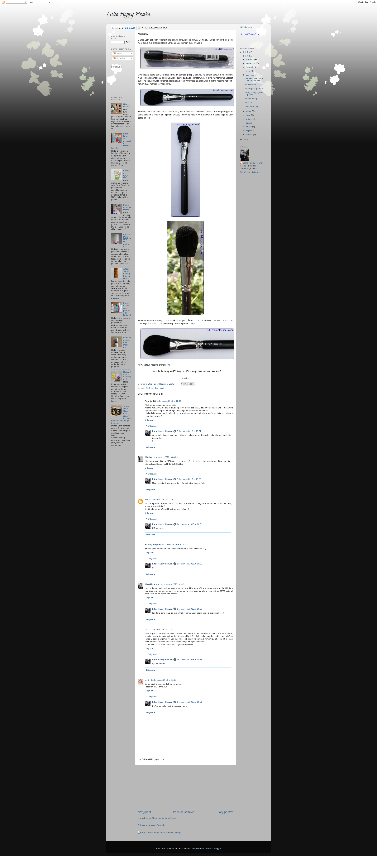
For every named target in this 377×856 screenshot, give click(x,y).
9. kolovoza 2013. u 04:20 (165, 457)
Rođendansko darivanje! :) (127, 375)
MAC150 (249, 102)
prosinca (250, 59)
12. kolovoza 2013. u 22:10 (163, 680)
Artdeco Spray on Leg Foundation (126, 274)
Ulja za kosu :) (126, 105)
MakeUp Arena (152, 584)
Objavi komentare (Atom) (164, 818)
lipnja (248, 115)
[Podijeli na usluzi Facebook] (190, 384)
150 (148, 388)
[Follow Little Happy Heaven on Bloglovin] (124, 29)
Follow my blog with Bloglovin (151, 825)
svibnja (249, 119)
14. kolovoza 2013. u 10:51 (189, 524)
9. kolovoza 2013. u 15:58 (189, 479)
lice (156, 388)
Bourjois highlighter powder (254, 93)
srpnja (249, 111)
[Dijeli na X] (187, 384)
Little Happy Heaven (128, 15)
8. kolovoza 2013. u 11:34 (169, 401)
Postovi (118, 53)
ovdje (192, 323)
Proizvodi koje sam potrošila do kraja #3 (127, 309)
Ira (146, 629)
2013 (246, 56)
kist (152, 388)
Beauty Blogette (153, 545)
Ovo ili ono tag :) (252, 106)
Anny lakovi (250, 84)
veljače (249, 131)
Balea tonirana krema (127, 207)
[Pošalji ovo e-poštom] (182, 384)
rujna (248, 71)
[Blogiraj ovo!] (184, 384)
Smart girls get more (254, 88)
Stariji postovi (225, 812)
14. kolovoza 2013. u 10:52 (189, 564)
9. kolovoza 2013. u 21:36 (161, 499)
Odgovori (149, 420)
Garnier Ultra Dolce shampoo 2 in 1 (254, 79)
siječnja (249, 134)
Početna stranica (183, 812)
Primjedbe (120, 58)
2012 (246, 139)
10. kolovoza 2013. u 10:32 (173, 584)
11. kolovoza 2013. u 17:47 (160, 629)
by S (147, 680)
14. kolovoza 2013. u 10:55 (189, 702)
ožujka (249, 127)
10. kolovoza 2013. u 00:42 (174, 545)
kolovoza (250, 75)
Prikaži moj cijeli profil (250, 172)
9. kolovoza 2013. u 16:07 (189, 431)
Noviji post (144, 812)
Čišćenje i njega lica (126, 174)
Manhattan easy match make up (127, 342)
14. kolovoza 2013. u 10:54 (189, 660)
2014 (246, 52)
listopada (250, 67)
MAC (161, 388)
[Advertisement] (185, 787)
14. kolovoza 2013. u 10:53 (189, 609)
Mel (146, 499)
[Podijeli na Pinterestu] (193, 384)
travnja (249, 123)
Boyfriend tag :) (252, 98)
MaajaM (149, 457)
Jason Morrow (197, 848)
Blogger (217, 848)
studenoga (251, 63)
